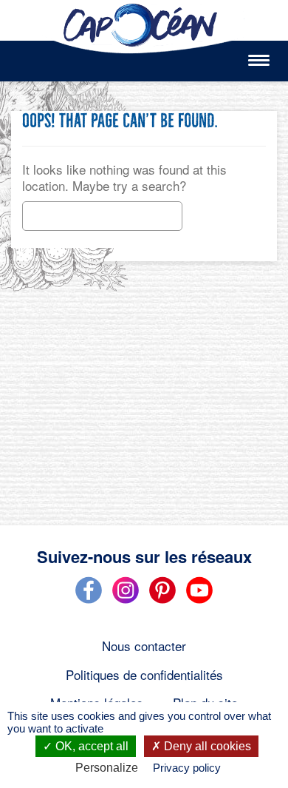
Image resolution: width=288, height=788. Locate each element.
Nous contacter (144, 645)
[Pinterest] (162, 600)
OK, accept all (90, 746)
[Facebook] (88, 600)
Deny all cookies (206, 746)
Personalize (106, 767)
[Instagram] (125, 600)
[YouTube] (199, 600)
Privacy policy (187, 767)
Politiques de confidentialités (144, 674)
